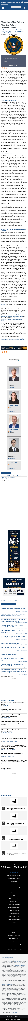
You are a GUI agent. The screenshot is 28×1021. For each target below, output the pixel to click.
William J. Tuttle (14, 429)
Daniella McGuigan (6, 717)
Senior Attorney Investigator (9, 477)
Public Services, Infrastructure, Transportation (14, 944)
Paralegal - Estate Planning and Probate (11, 475)
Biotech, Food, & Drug (14, 898)
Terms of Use (9, 961)
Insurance (14, 932)
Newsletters (14, 881)
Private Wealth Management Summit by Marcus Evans (16, 809)
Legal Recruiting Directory (14, 878)
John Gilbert (4, 732)
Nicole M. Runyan (15, 29)
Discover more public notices (7, 676)
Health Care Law (14, 925)
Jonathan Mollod (11, 756)
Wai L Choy (4, 756)
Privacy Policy (17, 961)
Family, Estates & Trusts (14, 916)
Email (10, 384)
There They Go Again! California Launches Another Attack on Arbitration (13, 739)
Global (14, 922)
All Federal (6, 61)
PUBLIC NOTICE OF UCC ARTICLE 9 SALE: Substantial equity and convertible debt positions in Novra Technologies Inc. (13, 608)
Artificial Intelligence (14, 890)
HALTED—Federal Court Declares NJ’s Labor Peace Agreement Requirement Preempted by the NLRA (14, 761)
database (12, 963)
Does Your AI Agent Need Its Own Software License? (11, 754)
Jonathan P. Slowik (13, 741)
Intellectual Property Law (14, 935)
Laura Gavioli (12, 749)
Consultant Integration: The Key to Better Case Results (12, 703)
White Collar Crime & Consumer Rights (14, 949)
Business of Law (14, 901)
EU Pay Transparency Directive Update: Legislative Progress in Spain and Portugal (13, 715)
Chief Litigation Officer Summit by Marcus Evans (15, 824)
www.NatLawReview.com (20, 965)
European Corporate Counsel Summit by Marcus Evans (17, 854)
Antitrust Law (14, 892)
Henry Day (10, 732)
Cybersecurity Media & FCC (14, 907)
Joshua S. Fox (11, 763)
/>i (17, 65)
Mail (12, 65)
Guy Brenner (4, 769)
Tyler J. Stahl (16, 31)
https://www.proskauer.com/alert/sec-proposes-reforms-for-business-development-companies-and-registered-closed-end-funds (13, 339)
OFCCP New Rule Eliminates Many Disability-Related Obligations (12, 767)
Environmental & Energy (14, 913)
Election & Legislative (14, 910)
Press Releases (14, 884)
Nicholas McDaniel (6, 710)
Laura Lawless (5, 725)
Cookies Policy (4, 4)
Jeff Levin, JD (5, 705)
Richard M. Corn (5, 749)
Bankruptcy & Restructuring (14, 895)
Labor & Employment (14, 938)
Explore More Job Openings (6, 480)
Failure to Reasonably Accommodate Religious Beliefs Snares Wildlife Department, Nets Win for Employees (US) (13, 723)
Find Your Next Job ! (6, 473)
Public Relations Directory (14, 887)
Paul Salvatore (5, 763)
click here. (15, 1012)
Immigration (14, 928)
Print (10, 65)
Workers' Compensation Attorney (10, 478)
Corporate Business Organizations (10, 58)
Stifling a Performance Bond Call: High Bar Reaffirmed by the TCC (11, 730)
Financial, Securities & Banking (14, 919)
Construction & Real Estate (14, 904)
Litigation (14, 941)
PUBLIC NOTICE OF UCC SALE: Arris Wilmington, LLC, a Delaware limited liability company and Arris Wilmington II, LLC (13, 671)
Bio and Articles (11, 387)
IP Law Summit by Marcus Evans (15, 839)
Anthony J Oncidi (5, 741)
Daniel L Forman (8, 31)
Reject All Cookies (16, 6)
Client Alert (9, 32)
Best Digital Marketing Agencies (14, 875)
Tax (14, 947)
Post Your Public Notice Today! (8, 603)
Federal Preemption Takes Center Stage (11, 709)
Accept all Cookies (6, 6)
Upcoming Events (6, 795)
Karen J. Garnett (7, 29)
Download (15, 65)
